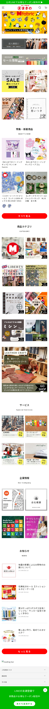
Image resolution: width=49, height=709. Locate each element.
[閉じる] (45, 690)
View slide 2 (21, 30)
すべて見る (24, 215)
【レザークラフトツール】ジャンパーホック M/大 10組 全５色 (36, 198)
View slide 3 (28, 30)
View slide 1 (14, 30)
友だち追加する (24, 703)
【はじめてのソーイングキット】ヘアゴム (35, 163)
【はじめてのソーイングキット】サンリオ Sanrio (12, 164)
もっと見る (24, 651)
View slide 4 (35, 30)
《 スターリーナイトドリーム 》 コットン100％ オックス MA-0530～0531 (12, 198)
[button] (40, 8)
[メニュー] (3, 8)
